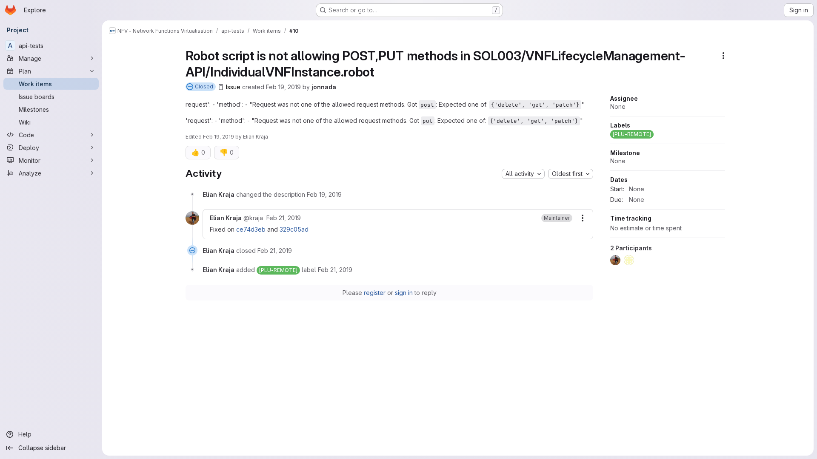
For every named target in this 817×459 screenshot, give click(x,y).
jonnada (323, 87)
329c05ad (294, 229)
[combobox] (523, 174)
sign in (404, 292)
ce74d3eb (251, 229)
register (375, 292)
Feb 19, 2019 (283, 87)
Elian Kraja (255, 136)
